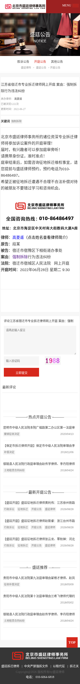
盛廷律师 (50, 509)
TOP (72, 642)
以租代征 (59, 666)
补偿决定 (9, 452)
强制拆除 (16, 121)
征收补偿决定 (11, 584)
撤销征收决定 (11, 434)
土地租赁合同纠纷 (14, 470)
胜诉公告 (23, 61)
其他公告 (57, 61)
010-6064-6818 (45, 677)
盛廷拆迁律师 (10, 666)
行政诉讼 (9, 509)
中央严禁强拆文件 (36, 666)
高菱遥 (18, 237)
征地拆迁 (23, 509)
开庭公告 (40, 61)
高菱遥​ (18, 98)
